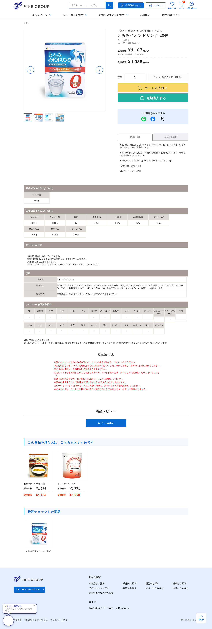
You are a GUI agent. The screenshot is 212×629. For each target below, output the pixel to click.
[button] (30, 70)
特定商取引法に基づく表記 (36, 620)
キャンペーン (40, 14)
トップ (27, 22)
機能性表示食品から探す (101, 592)
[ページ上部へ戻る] (201, 618)
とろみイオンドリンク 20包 (39, 551)
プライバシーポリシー (60, 620)
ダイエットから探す (99, 588)
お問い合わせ (123, 608)
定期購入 (145, 14)
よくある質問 (171, 136)
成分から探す (130, 583)
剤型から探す (152, 583)
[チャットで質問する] (8, 620)
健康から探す (180, 583)
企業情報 (17, 620)
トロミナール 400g (66, 483)
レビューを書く (106, 423)
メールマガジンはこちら (30, 589)
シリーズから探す (73, 14)
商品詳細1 (135, 137)
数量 (120, 77)
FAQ (110, 608)
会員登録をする (133, 5)
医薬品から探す (181, 588)
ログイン (158, 5)
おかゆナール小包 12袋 (34, 483)
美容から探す (130, 588)
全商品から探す (97, 583)
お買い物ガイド (171, 14)
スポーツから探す (155, 588)
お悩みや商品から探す (112, 14)
